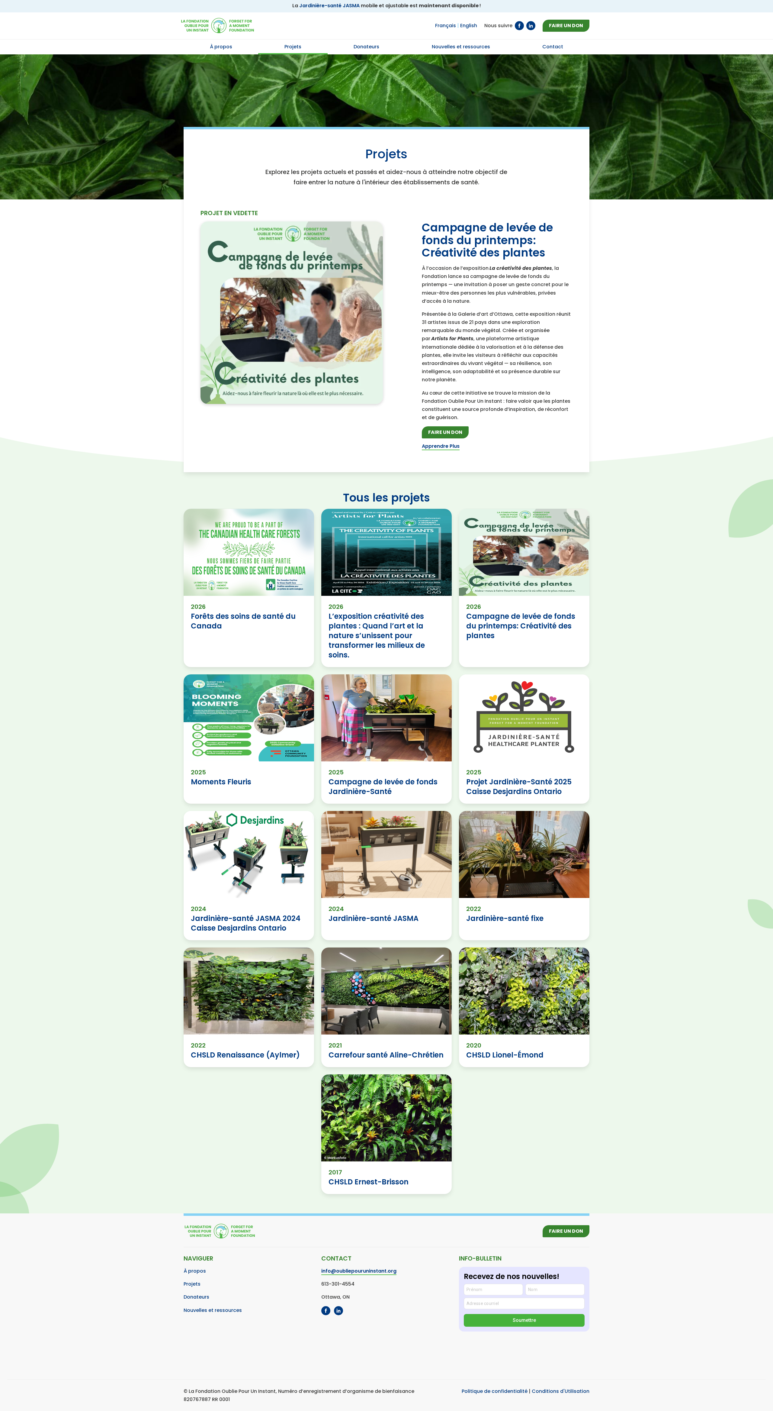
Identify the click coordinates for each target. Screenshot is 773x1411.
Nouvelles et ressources (213, 1310)
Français (445, 25)
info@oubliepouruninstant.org (358, 1270)
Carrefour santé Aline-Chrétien (386, 1055)
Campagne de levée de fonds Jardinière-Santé (383, 786)
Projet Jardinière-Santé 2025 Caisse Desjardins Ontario (519, 786)
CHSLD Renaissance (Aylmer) (245, 1055)
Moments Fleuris (221, 782)
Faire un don (566, 25)
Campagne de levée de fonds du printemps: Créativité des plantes (487, 240)
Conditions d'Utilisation (560, 1391)
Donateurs (196, 1296)
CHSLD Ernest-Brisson (369, 1182)
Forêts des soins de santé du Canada (243, 621)
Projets (192, 1283)
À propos (195, 1270)
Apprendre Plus (441, 446)
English (468, 25)
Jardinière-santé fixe (505, 918)
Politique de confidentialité (495, 1391)
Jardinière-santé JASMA (329, 5)
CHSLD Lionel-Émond (505, 1055)
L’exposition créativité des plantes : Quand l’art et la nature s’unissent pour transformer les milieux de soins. (377, 635)
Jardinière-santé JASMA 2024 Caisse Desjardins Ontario (245, 923)
